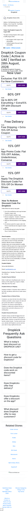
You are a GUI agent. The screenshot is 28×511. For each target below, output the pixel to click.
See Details (8, 89)
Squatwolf (14, 467)
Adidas (14, 442)
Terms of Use (7, 502)
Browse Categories (21, 488)
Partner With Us (7, 507)
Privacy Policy (7, 503)
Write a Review (7, 505)
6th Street (14, 450)
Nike (14, 446)
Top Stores (21, 491)
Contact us (7, 500)
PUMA (14, 437)
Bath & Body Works (14, 462)
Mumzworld (14, 454)
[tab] (14, 215)
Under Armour (14, 429)
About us (7, 498)
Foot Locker (14, 433)
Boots (14, 458)
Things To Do (21, 489)
